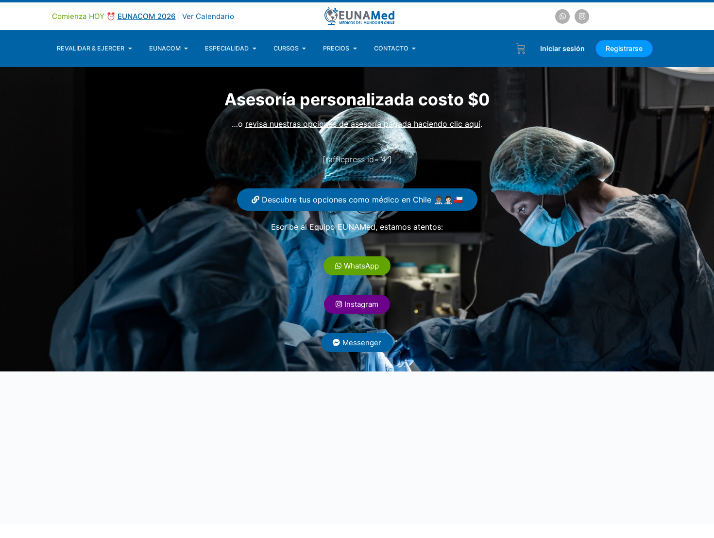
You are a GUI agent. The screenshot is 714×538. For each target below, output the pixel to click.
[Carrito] (520, 48)
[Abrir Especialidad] (254, 48)
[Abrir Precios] (355, 48)
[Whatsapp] (562, 16)
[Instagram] (582, 16)
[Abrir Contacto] (414, 48)
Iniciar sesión (562, 48)
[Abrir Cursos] (304, 48)
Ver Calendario (208, 16)
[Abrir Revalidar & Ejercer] (130, 48)
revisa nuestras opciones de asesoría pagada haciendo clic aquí (362, 124)
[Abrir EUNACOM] (186, 48)
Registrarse (624, 48)
